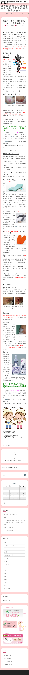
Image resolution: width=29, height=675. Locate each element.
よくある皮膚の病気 (8, 555)
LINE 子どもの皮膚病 (9, 546)
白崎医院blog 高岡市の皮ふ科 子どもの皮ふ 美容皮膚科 (14, 2)
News (5, 445)
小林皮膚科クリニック (9, 664)
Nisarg (26, 672)
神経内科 (6, 576)
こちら (15, 226)
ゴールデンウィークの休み (10, 514)
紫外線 (5, 579)
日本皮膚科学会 (7, 655)
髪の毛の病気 (7, 588)
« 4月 (4, 503)
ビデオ (22, 250)
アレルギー (6, 558)
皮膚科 (9, 445)
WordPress (17, 672)
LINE (5, 543)
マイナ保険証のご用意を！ (10, 530)
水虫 (5, 570)
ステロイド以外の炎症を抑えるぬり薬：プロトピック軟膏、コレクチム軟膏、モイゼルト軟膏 (14, 522)
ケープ (8, 204)
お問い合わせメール (8, 527)
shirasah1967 (20, 25)
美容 (5, 582)
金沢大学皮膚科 (7, 658)
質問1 (5, 517)
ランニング (6, 564)
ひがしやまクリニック (9, 661)
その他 (5, 552)
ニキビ (5, 561)
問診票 (6, 141)
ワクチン (6, 567)
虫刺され (6, 585)
